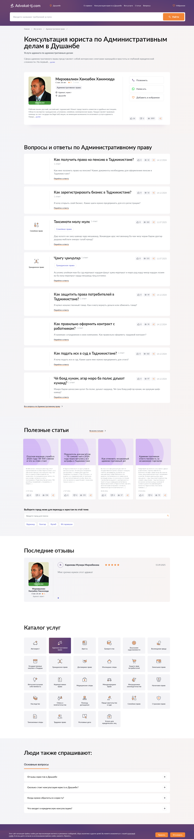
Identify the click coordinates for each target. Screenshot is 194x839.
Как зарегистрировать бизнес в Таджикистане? (92, 192)
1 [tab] (58, 598)
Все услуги (38, 29)
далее (52, 62)
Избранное (180, 5)
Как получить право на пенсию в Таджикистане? (94, 159)
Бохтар (42, 524)
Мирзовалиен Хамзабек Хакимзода (85, 79)
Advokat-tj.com (27, 5)
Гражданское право (65, 265)
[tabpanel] (97, 580)
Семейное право (64, 229)
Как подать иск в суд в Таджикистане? (85, 353)
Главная (27, 29)
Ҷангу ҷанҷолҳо (67, 258)
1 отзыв (76, 82)
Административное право (69, 87)
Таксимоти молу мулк (72, 221)
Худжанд (30, 524)
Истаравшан (67, 524)
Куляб (53, 524)
